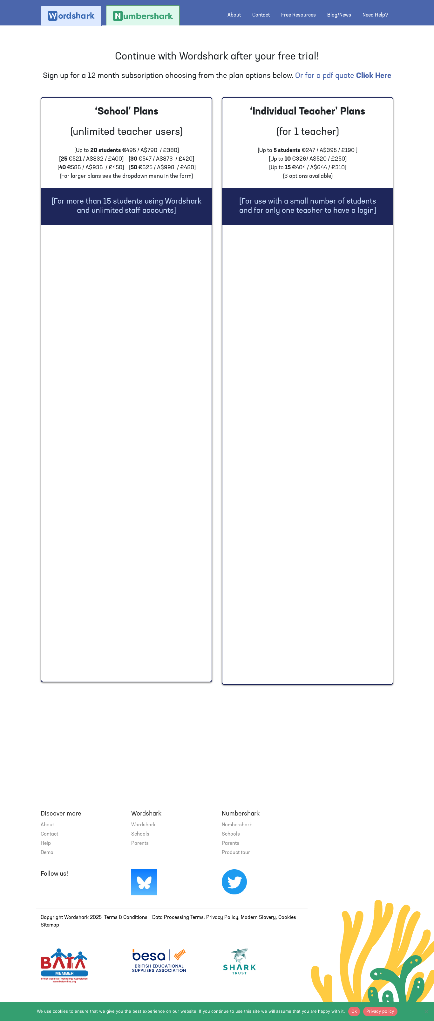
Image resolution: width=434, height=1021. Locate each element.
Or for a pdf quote (324, 76)
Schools (140, 834)
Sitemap (50, 925)
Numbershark (237, 825)
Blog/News (339, 15)
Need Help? (375, 15)
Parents (140, 843)
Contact (261, 15)
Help (46, 843)
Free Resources (298, 15)
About (234, 15)
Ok (354, 1011)
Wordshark (143, 825)
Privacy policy (380, 1011)
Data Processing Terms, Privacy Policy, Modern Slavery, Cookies (224, 917)
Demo (47, 852)
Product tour (236, 852)
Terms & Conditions (125, 917)
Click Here (373, 76)
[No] (426, 1011)
